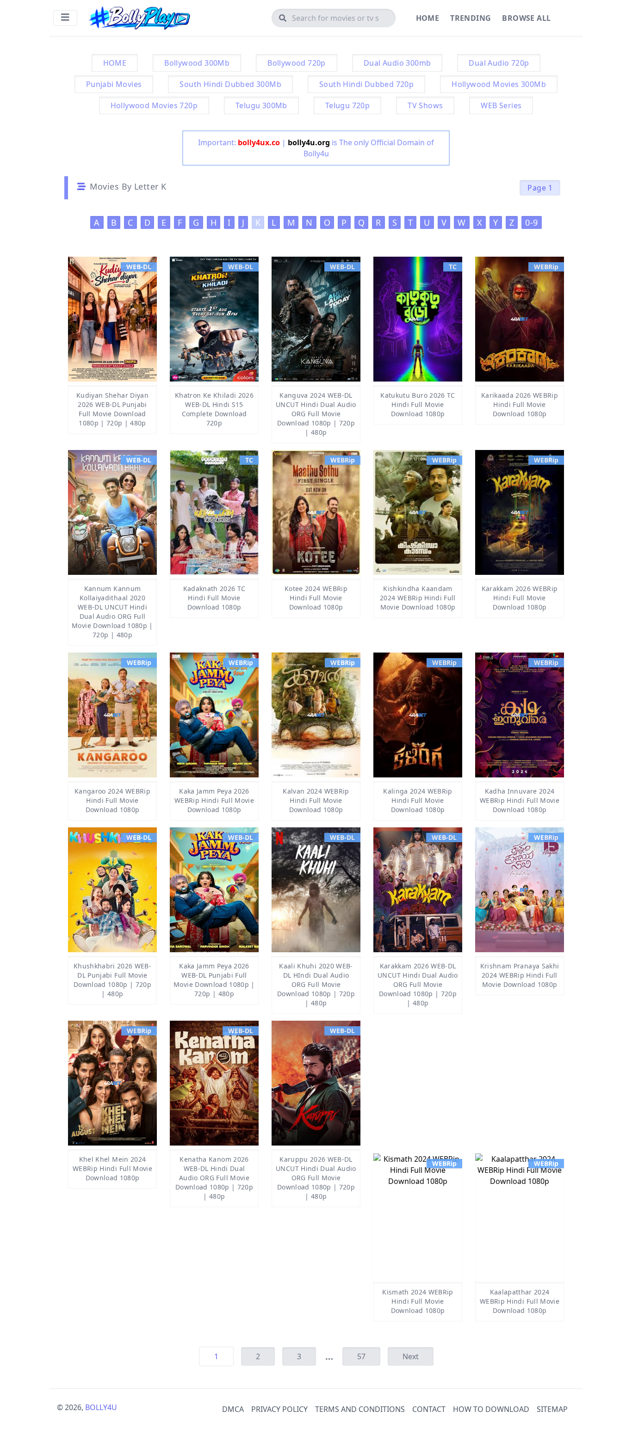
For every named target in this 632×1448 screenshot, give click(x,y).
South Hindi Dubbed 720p (366, 84)
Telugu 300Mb (261, 105)
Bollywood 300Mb (196, 63)
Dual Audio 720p (499, 63)
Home (428, 18)
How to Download (491, 1409)
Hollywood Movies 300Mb (499, 84)
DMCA (233, 1409)
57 (361, 1356)
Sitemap (552, 1409)
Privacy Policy (279, 1409)
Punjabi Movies (114, 84)
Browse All (526, 18)
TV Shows (425, 105)
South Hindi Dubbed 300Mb (230, 84)
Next (411, 1356)
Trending (470, 18)
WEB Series (501, 105)
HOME (115, 63)
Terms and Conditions (360, 1409)
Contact (429, 1409)
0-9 (531, 222)
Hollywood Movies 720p (154, 105)
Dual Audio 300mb (397, 63)
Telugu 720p (347, 105)
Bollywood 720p (296, 63)
